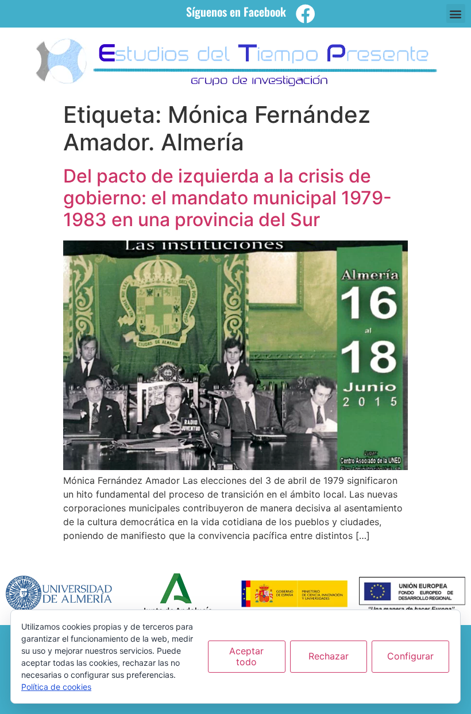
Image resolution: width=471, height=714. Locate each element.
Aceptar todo (246, 656)
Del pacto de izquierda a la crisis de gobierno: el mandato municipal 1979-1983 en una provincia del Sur (227, 198)
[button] (455, 13)
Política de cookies (56, 687)
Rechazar (328, 656)
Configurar (410, 656)
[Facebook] (305, 14)
